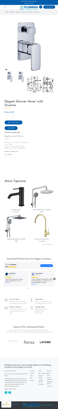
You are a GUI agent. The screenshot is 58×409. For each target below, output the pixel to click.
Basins (31, 375)
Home (7, 12)
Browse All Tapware (47, 244)
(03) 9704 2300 (12, 371)
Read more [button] (8, 282)
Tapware (18, 12)
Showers (32, 380)
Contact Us (49, 386)
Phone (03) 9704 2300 (29, 3)
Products (12, 12)
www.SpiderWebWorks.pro (46, 405)
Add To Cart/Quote (13, 122)
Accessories (41, 384)
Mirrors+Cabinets (43, 373)
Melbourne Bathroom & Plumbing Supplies (29, 1)
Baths (31, 378)
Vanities (32, 373)
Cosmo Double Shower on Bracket (42, 209)
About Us (49, 371)
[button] (3, 279)
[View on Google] (6, 274)
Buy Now (10, 128)
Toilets (40, 371)
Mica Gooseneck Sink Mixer (41, 239)
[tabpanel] (29, 46)
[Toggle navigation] (5, 7)
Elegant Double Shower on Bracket (16, 239)
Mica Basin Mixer (16, 209)
